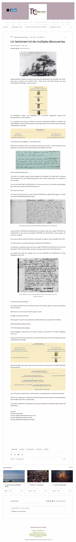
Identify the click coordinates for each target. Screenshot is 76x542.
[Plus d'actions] (64, 37)
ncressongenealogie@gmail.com (38, 530)
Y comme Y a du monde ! (36, 485)
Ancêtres (22, 449)
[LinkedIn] (15, 10)
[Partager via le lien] (22, 454)
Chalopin (46, 449)
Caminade (38, 449)
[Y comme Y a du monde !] (38, 476)
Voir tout (71, 467)
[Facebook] (11, 10)
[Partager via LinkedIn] (18, 454)
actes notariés (30, 449)
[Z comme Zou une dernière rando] (14, 476)
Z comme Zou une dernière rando (13, 485)
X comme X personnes (59, 485)
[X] (7, 10)
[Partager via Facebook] (11, 454)
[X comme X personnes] (62, 476)
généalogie (14, 449)
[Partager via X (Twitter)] (15, 454)
